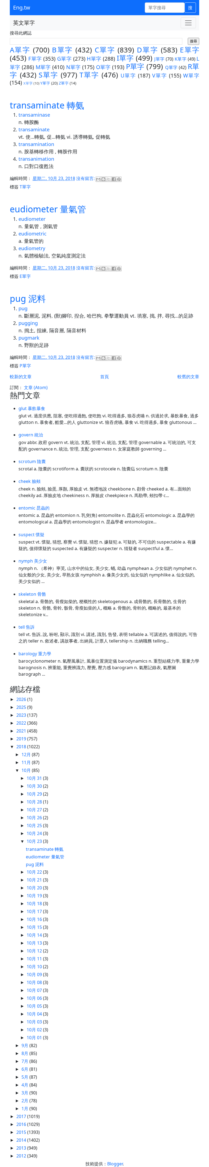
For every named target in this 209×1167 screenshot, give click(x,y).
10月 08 (35, 982)
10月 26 (35, 818)
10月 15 (35, 927)
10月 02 (35, 1030)
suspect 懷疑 (31, 535)
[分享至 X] (108, 179)
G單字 (64, 58)
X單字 (28, 83)
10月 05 (35, 1006)
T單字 (89, 75)
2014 (21, 1140)
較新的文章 (21, 377)
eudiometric (33, 233)
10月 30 (35, 786)
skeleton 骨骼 (32, 594)
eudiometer (32, 219)
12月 (26, 755)
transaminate (34, 129)
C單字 (105, 50)
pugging (28, 323)
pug (23, 308)
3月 (25, 1093)
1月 (25, 1109)
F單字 (35, 58)
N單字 (73, 67)
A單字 (20, 50)
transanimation (36, 159)
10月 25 (35, 825)
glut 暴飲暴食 (32, 408)
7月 (25, 1061)
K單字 (180, 59)
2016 (21, 1124)
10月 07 (35, 990)
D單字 (147, 50)
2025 (21, 707)
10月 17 (35, 911)
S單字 (48, 75)
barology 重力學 (35, 654)
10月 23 (35, 841)
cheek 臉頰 (30, 481)
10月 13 (35, 943)
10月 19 (35, 896)
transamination (36, 144)
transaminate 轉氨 (47, 105)
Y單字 (45, 83)
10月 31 (35, 778)
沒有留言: (86, 179)
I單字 (125, 58)
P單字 (135, 66)
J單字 (159, 59)
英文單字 (24, 22)
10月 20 (35, 888)
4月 (25, 1085)
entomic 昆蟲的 (34, 508)
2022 (21, 723)
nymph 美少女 (33, 561)
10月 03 (35, 1022)
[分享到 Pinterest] (119, 179)
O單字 (103, 67)
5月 (25, 1077)
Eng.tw (21, 7)
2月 (25, 1101)
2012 (21, 1156)
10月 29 (35, 794)
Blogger (115, 1164)
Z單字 (64, 83)
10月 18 (35, 904)
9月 (25, 1045)
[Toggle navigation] (188, 22)
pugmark (29, 337)
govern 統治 (31, 435)
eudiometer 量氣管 (48, 209)
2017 (21, 1116)
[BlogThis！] (103, 179)
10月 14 (35, 935)
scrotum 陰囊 (32, 461)
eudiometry (32, 248)
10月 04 (35, 1014)
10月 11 (35, 959)
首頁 (104, 377)
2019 (21, 739)
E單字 (189, 50)
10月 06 (35, 998)
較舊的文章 (188, 377)
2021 (21, 731)
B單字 (62, 50)
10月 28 (35, 802)
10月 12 (35, 951)
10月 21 (35, 880)
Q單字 (171, 67)
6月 (25, 1069)
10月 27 (35, 810)
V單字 (159, 75)
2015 (21, 1132)
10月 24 (35, 833)
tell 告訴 (27, 627)
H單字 (94, 58)
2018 (21, 747)
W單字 (191, 75)
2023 (21, 715)
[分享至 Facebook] (113, 179)
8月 (25, 1053)
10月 (26, 770)
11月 (26, 762)
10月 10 (35, 967)
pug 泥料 (28, 298)
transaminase (34, 114)
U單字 (128, 75)
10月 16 (35, 919)
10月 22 (35, 872)
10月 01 (35, 1038)
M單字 (43, 67)
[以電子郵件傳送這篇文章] (98, 179)
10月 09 (35, 974)
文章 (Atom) (36, 387)
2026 (21, 699)
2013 (21, 1148)
